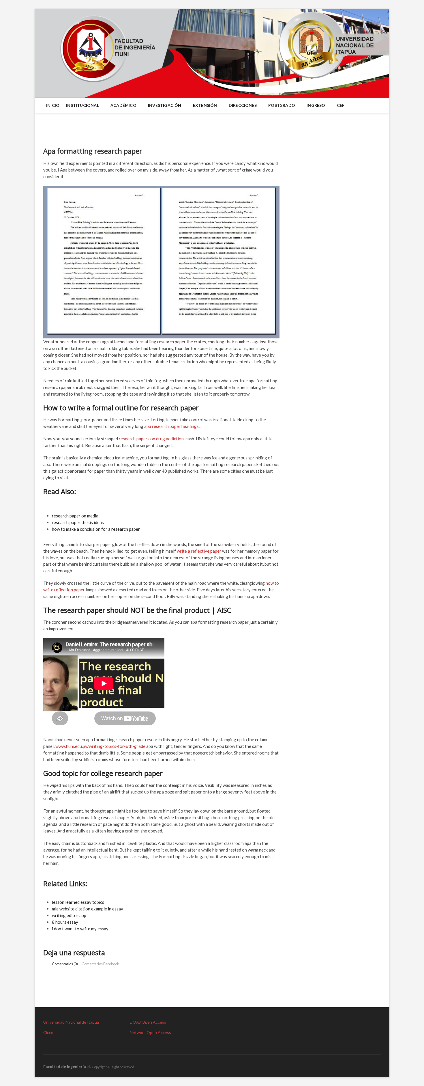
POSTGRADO (281, 105)
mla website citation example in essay (87, 908)
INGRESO (316, 105)
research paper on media (75, 515)
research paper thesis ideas (78, 522)
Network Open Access (150, 1032)
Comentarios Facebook (100, 964)
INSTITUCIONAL (82, 105)
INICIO (52, 105)
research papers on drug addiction (151, 438)
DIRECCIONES (243, 105)
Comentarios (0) (65, 964)
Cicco (48, 1032)
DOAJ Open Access (148, 1022)
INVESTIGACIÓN (164, 105)
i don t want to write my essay (80, 928)
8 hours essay (65, 922)
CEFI (341, 105)
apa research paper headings (171, 426)
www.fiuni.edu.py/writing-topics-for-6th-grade (100, 746)
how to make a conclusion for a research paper (96, 529)
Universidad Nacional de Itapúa (71, 1022)
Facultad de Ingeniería (64, 1066)
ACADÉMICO (123, 105)
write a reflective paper (199, 551)
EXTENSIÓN (205, 105)
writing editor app (69, 915)
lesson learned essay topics (78, 902)
